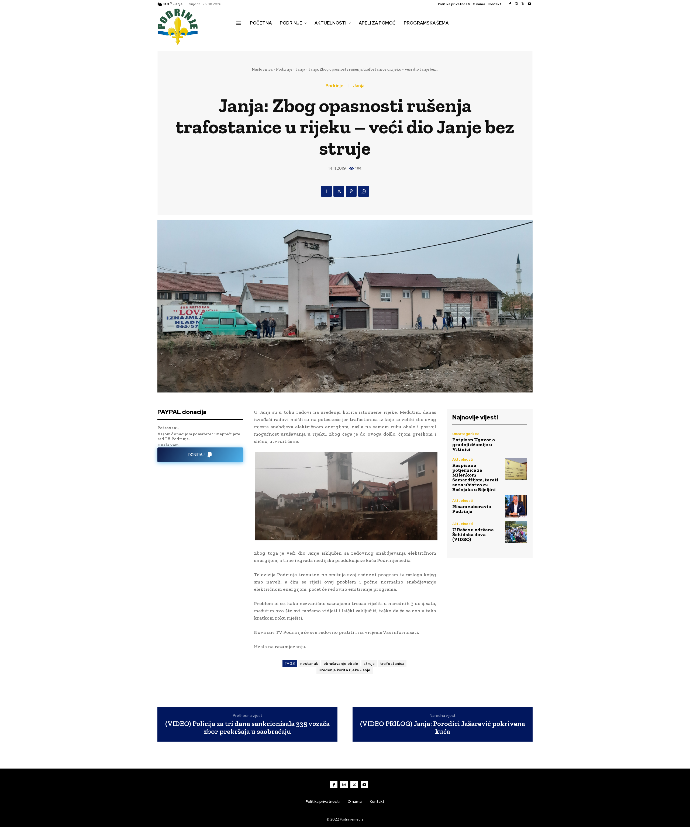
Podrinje (284, 69)
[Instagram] (516, 4)
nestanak (309, 663)
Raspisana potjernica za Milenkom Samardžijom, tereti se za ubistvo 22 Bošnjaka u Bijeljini (475, 477)
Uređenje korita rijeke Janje (345, 670)
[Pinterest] (351, 191)
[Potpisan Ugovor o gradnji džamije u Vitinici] (516, 442)
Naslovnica (262, 69)
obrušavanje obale (340, 663)
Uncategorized (465, 434)
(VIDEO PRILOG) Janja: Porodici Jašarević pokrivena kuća (442, 727)
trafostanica (392, 663)
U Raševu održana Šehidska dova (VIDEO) (473, 534)
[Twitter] (523, 4)
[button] (242, 34)
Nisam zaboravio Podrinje (471, 508)
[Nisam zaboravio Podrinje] (516, 506)
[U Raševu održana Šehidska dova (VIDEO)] (516, 532)
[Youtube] (529, 4)
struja (369, 663)
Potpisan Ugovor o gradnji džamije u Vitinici (473, 444)
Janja (300, 69)
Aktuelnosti (462, 459)
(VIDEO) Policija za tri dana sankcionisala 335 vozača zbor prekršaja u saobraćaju (247, 727)
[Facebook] (510, 4)
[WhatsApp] (363, 191)
